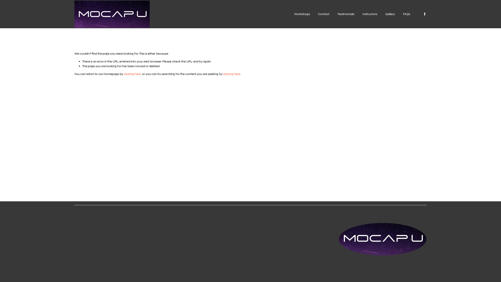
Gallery (390, 14)
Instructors (369, 14)
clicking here (132, 74)
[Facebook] (425, 14)
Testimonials (345, 14)
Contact (323, 14)
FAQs (406, 14)
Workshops (302, 14)
